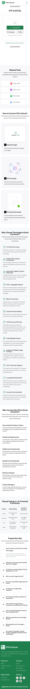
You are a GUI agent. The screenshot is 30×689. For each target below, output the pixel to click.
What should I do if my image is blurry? (15, 625)
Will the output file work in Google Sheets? (16, 618)
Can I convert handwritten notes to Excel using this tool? (16, 611)
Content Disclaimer (21, 670)
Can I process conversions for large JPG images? (16, 549)
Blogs (2, 663)
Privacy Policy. (21, 42)
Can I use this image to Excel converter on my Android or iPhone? (17, 604)
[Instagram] (20, 678)
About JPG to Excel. (6, 666)
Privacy (3, 668)
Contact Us (4, 677)
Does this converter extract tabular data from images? (16, 563)
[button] (27, 2)
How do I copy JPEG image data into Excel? (17, 582)
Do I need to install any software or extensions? (16, 597)
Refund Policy (19, 668)
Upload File (16, 27)
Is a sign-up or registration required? (14, 589)
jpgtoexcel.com (7, 687)
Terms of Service (11, 42)
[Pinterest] (24, 678)
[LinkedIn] (17, 678)
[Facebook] (17, 681)
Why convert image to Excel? (15, 576)
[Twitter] (20, 681)
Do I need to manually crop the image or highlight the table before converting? (16, 632)
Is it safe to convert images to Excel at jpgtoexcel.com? (16, 570)
